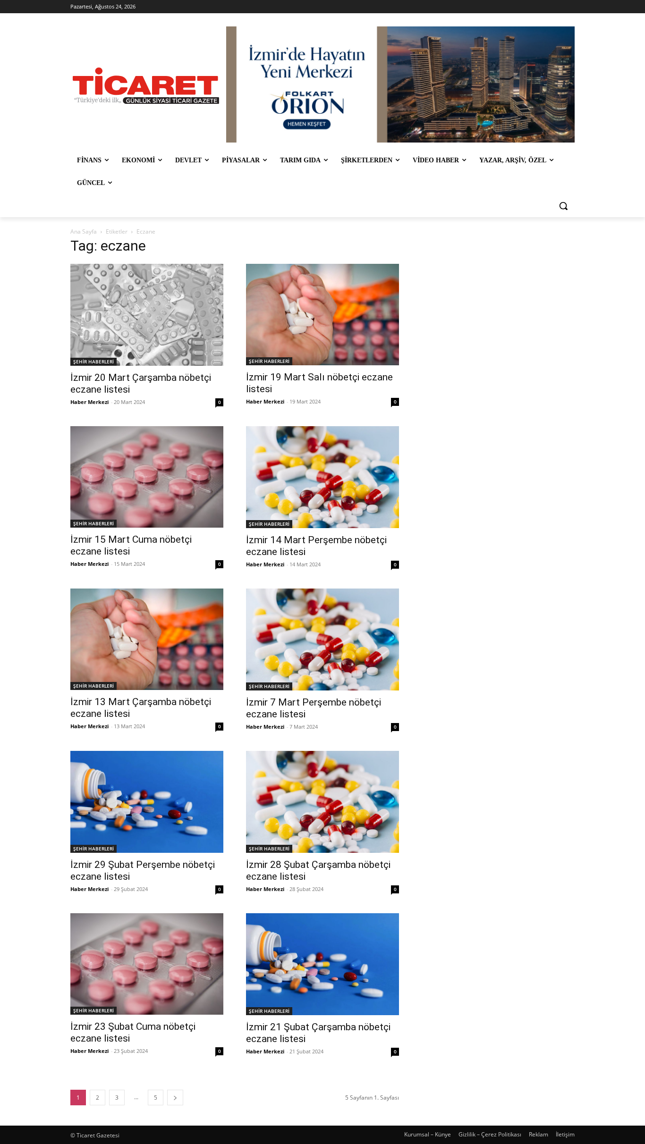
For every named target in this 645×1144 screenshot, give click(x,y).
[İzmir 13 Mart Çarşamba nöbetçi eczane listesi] (146, 639)
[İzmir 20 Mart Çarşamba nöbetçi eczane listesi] (146, 315)
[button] (563, 205)
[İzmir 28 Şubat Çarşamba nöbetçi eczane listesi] (322, 802)
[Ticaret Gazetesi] (145, 85)
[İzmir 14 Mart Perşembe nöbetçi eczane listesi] (322, 477)
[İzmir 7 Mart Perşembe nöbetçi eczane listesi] (322, 639)
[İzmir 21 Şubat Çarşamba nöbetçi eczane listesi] (322, 964)
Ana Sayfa (83, 231)
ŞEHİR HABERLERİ (93, 361)
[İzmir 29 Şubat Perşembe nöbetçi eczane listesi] (146, 802)
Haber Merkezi (89, 401)
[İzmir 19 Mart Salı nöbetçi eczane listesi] (322, 314)
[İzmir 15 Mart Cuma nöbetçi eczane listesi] (146, 477)
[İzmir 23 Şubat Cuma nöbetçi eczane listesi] (146, 964)
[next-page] (175, 1097)
